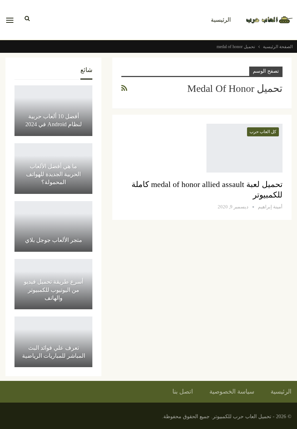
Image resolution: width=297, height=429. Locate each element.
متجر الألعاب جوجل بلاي (53, 240)
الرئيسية (221, 20)
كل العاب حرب (263, 131)
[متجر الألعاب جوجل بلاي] (53, 226)
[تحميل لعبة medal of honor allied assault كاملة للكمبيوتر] (244, 148)
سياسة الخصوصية (231, 391)
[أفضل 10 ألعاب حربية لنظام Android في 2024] (53, 110)
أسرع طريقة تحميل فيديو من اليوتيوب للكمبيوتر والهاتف (53, 290)
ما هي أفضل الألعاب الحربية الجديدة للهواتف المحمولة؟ (53, 174)
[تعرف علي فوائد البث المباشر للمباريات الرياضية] (53, 342)
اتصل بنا (182, 391)
